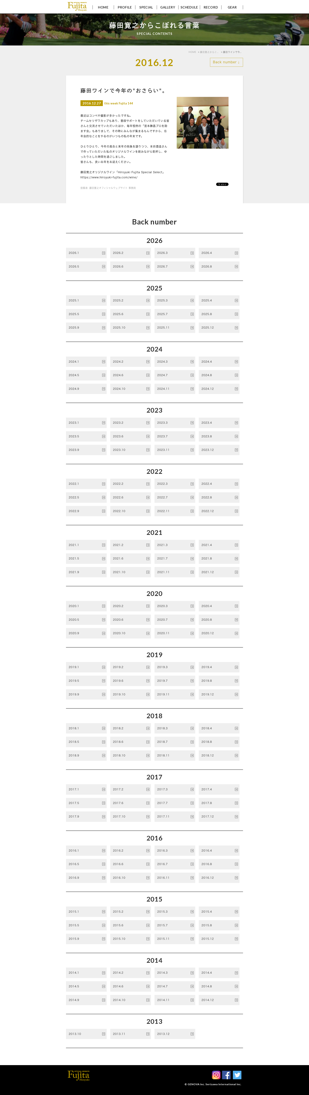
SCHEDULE (189, 7)
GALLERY (167, 7)
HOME (103, 7)
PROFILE (125, 7)
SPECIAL (146, 7)
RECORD (211, 7)
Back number (226, 62)
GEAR (232, 7)
